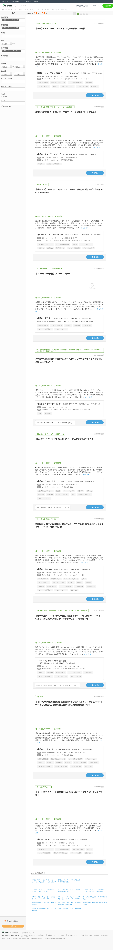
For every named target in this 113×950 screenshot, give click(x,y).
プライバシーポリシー (59, 935)
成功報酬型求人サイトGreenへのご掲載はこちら (33, 935)
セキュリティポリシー (73, 935)
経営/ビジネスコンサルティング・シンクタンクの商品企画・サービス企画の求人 (44, 882)
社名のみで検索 (7, 106)
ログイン (96, 6)
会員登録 (108, 6)
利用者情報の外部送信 (86, 935)
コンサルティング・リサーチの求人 (26, 9)
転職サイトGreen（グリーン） (7, 5)
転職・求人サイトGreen (8, 9)
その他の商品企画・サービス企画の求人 (69, 908)
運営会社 (50, 935)
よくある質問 (104, 935)
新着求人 (6, 96)
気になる (95, 95)
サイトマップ (24, 936)
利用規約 (96, 935)
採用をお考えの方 (82, 6)
